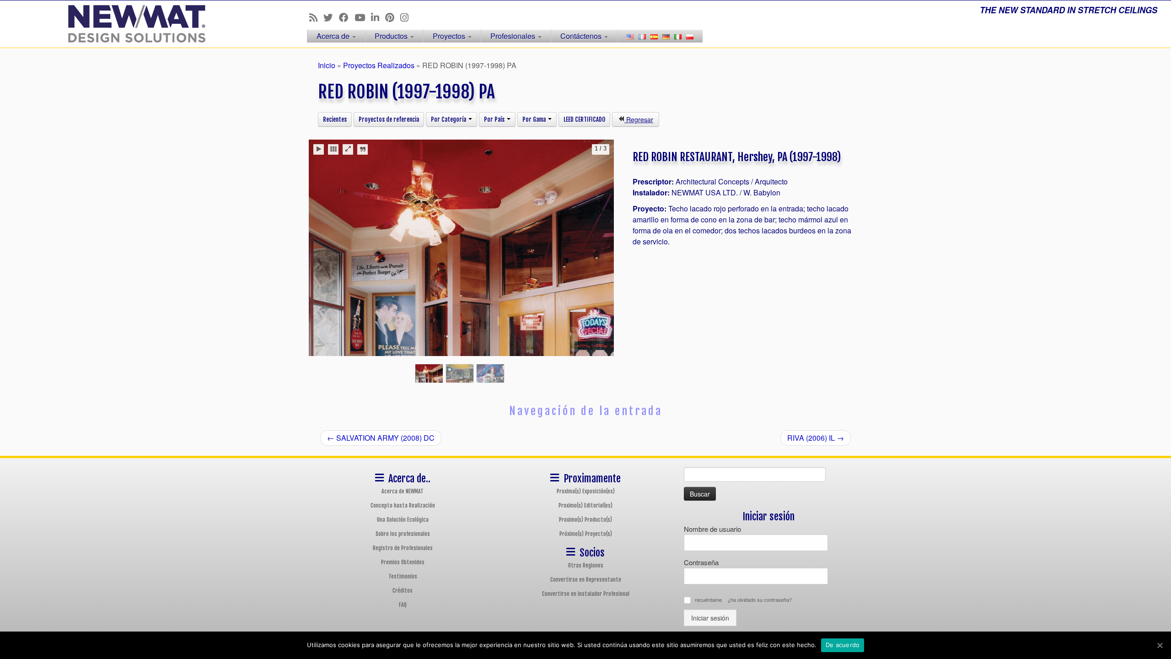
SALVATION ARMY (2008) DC (381, 437)
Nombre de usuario (712, 529)
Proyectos (450, 36)
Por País (495, 119)
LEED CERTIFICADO (584, 119)
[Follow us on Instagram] (407, 17)
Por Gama (534, 119)
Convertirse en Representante (585, 579)
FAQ (403, 604)
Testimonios (402, 576)
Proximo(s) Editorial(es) (585, 505)
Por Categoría (449, 119)
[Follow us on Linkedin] (378, 17)
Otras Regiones (585, 565)
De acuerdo (843, 644)
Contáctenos (581, 36)
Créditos (402, 590)
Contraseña (701, 562)
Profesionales (513, 36)
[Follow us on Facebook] (347, 17)
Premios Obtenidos (402, 562)
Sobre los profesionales (403, 533)
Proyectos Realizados (378, 65)
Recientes (335, 119)
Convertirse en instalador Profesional (585, 593)
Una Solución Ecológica (403, 519)
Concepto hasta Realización (403, 505)
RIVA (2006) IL (815, 437)
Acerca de (334, 36)
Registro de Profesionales (403, 548)
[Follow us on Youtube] (363, 17)
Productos (392, 36)
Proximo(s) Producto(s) (585, 519)
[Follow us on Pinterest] (392, 17)
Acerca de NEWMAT (402, 491)
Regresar (638, 119)
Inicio (326, 65)
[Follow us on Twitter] (331, 17)
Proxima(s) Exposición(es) (586, 491)
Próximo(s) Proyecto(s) (585, 533)
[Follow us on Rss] (316, 17)
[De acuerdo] (1159, 645)
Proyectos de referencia (389, 119)
